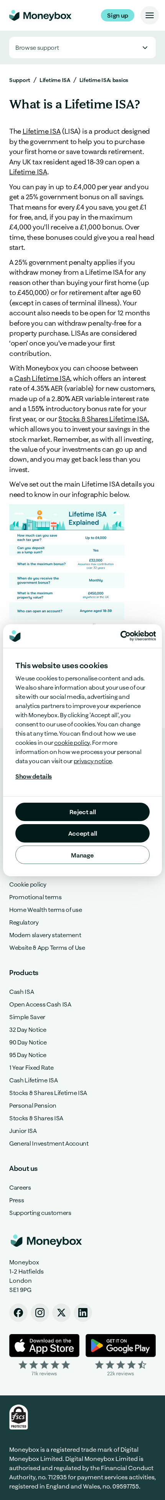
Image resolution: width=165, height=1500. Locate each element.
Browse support (37, 47)
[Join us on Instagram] (40, 1312)
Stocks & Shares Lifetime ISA (102, 419)
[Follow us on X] (61, 1312)
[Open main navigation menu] (149, 15)
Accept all (82, 833)
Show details (33, 776)
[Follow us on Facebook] (18, 1312)
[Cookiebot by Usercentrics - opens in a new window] (138, 636)
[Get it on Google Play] (121, 1355)
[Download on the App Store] (44, 1355)
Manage (82, 855)
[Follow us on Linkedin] (83, 1312)
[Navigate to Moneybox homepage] (40, 15)
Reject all (82, 812)
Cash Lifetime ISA (42, 378)
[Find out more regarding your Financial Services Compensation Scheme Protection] (18, 1417)
